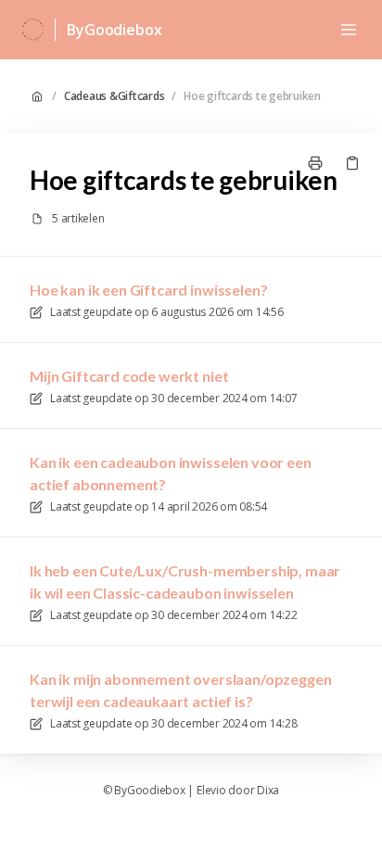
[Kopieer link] (352, 163)
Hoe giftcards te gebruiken (252, 96)
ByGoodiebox (114, 29)
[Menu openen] (348, 29)
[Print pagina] (315, 163)
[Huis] (33, 29)
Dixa (268, 790)
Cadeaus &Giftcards (114, 96)
